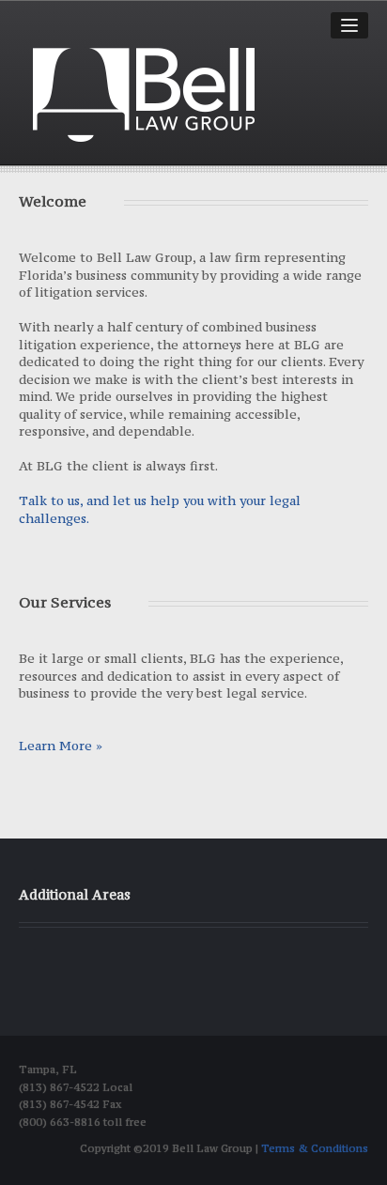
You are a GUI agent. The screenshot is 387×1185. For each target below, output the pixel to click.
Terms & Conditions (314, 1148)
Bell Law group (144, 95)
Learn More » (60, 745)
